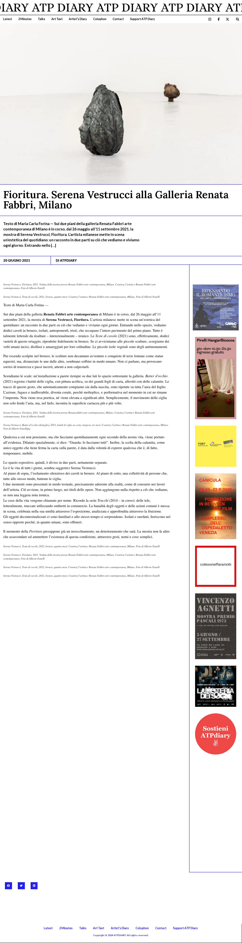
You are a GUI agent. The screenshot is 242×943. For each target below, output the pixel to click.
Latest (7, 19)
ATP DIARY (48, 7)
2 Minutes (25, 19)
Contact (118, 19)
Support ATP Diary (142, 19)
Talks (41, 19)
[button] (237, 19)
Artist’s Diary (78, 19)
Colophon (99, 19)
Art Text (57, 19)
